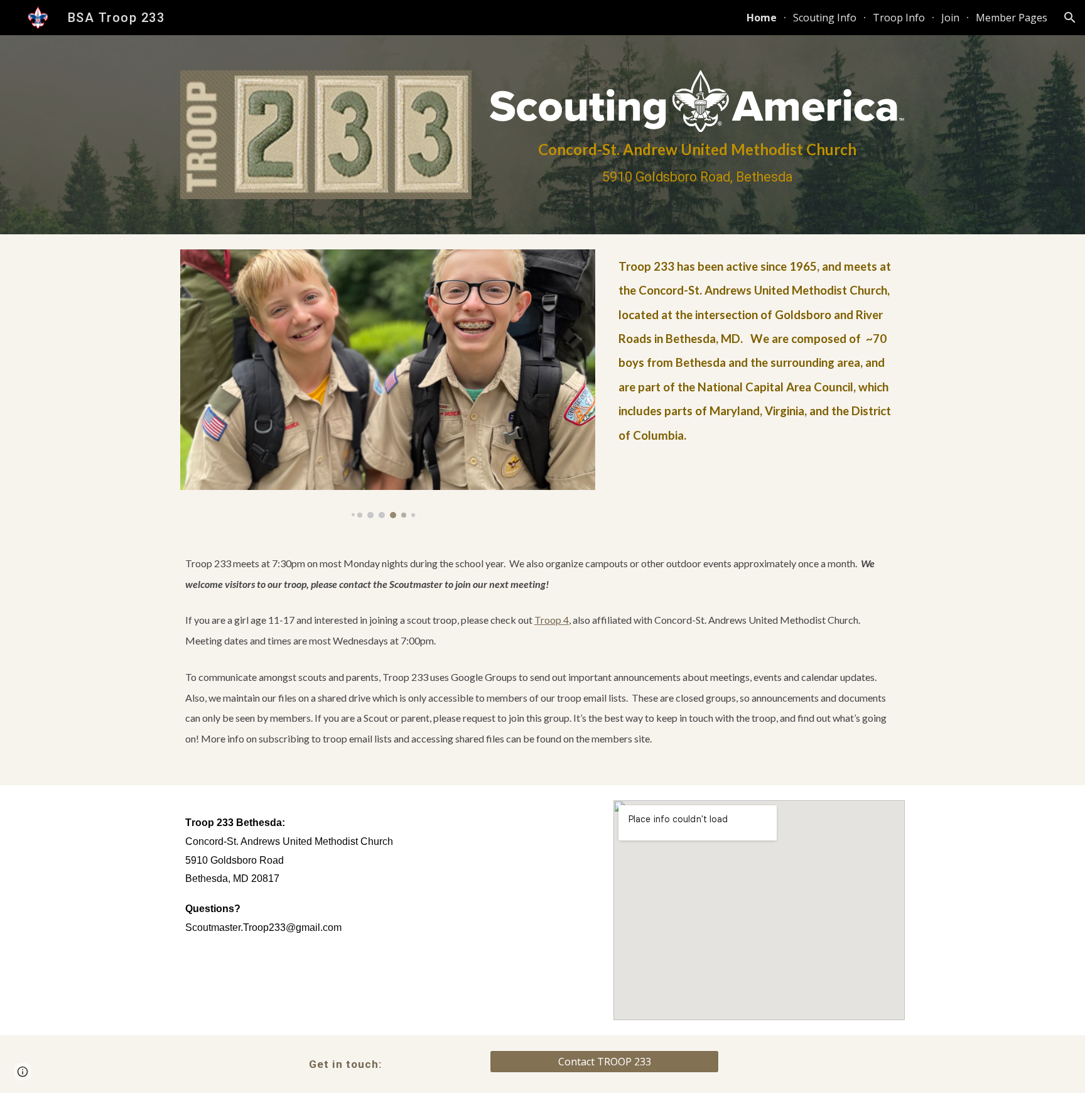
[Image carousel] (387, 383)
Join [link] (950, 17)
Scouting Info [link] (824, 17)
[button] (1070, 18)
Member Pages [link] (1011, 17)
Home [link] (762, 17)
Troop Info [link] (899, 17)
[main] (697, 162)
